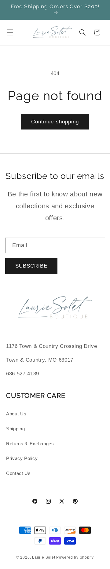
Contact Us (18, 473)
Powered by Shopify (75, 557)
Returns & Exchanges (30, 443)
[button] (10, 32)
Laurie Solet (43, 557)
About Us (16, 413)
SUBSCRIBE (31, 265)
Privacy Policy (22, 458)
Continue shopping (55, 121)
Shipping (15, 428)
